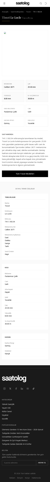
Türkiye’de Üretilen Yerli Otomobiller (16, 433)
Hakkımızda (36, 478)
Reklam (12, 478)
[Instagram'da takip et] (4, 388)
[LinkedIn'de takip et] (21, 388)
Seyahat (5, 415)
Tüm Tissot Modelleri (25, 174)
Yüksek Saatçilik (8, 404)
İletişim (20, 478)
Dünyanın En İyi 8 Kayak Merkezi (14, 440)
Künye (27, 478)
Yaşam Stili (6, 408)
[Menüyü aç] (4, 3)
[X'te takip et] (10, 388)
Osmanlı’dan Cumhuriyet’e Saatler (15, 437)
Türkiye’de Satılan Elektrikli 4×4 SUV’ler (16, 444)
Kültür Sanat (7, 411)
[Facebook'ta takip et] (16, 388)
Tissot (28, 12)
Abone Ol (42, 463)
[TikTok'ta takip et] (33, 388)
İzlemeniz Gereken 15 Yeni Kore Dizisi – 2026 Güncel (22, 429)
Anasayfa (5, 12)
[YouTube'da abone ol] (27, 388)
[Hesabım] (45, 3)
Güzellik (5, 419)
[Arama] (40, 3)
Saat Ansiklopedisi (17, 12)
